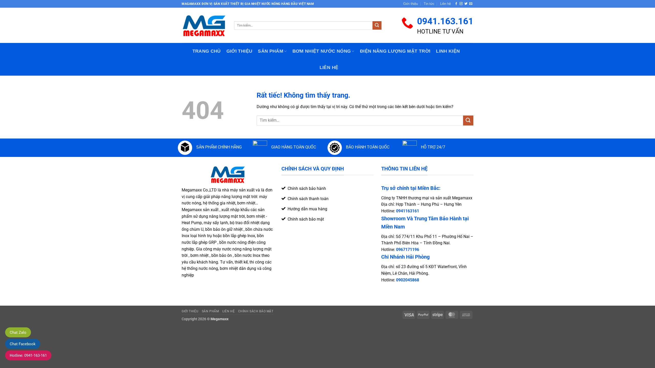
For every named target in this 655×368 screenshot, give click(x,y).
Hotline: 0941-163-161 (28, 355)
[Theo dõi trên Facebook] (456, 4)
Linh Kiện (448, 51)
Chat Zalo (18, 332)
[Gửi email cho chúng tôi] (470, 4)
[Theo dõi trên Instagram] (461, 4)
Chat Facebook (23, 344)
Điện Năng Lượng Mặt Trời (395, 51)
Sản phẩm (270, 51)
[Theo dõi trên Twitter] (465, 4)
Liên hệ (445, 4)
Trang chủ (206, 51)
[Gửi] (377, 25)
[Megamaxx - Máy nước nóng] (204, 25)
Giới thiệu (410, 4)
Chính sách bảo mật (256, 311)
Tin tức (429, 4)
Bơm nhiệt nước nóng (321, 51)
